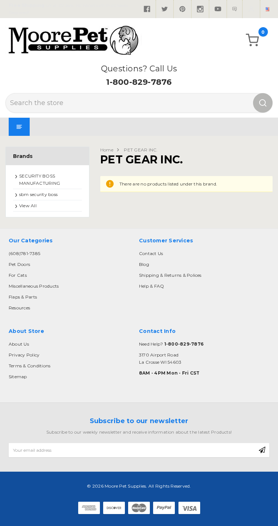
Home (106, 150)
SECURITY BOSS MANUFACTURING (39, 179)
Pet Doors (19, 264)
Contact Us (151, 253)
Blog (144, 264)
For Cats (18, 275)
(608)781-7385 (24, 253)
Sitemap (18, 376)
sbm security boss (38, 194)
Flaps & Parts (23, 297)
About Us (19, 344)
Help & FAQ (151, 286)
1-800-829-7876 (139, 82)
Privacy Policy (24, 355)
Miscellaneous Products (34, 286)
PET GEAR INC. (140, 150)
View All (28, 205)
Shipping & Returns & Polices (170, 275)
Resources (19, 307)
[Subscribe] (262, 450)
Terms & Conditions (29, 365)
